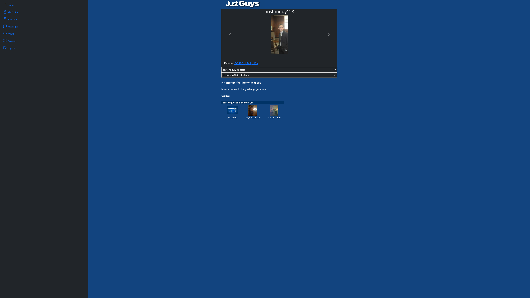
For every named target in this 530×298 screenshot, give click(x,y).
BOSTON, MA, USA (246, 63)
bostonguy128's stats (234, 69)
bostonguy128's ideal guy (236, 75)
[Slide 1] (277, 52)
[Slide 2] (282, 52)
